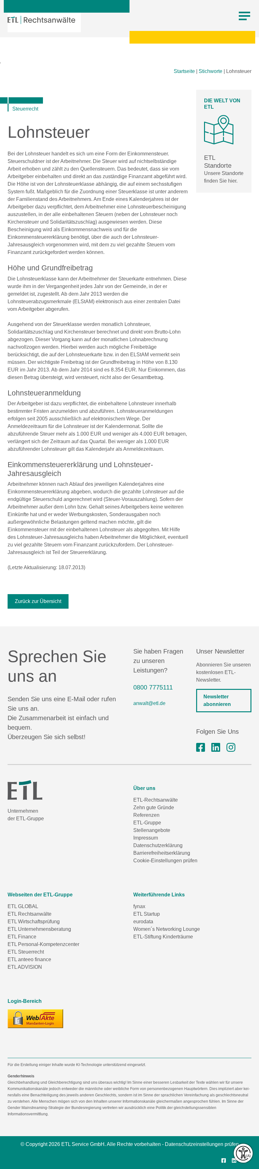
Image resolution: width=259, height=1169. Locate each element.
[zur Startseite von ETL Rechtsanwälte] (41, 20)
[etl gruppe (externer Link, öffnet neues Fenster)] (215, 747)
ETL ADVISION (25, 967)
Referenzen (146, 815)
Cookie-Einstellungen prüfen (165, 860)
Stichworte (210, 71)
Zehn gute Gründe (153, 807)
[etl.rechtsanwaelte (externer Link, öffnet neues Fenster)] (200, 747)
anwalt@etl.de (149, 703)
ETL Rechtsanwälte (29, 914)
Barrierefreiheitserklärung (161, 853)
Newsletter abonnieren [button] (217, 700)
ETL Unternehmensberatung (39, 929)
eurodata (143, 921)
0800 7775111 (153, 687)
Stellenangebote (151, 830)
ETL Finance (22, 936)
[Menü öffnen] (244, 16)
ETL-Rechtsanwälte (155, 800)
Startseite (184, 71)
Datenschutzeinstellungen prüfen (202, 1144)
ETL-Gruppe (147, 822)
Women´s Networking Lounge (166, 929)
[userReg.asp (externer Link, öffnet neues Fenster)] (35, 1018)
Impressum (145, 838)
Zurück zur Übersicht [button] (38, 601)
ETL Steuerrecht (26, 952)
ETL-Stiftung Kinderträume (163, 936)
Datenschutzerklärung (158, 845)
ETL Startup (146, 914)
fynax (139, 906)
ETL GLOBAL (23, 906)
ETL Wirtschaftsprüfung (34, 921)
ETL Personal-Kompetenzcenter (43, 944)
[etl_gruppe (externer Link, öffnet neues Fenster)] (230, 747)
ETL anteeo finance (29, 959)
